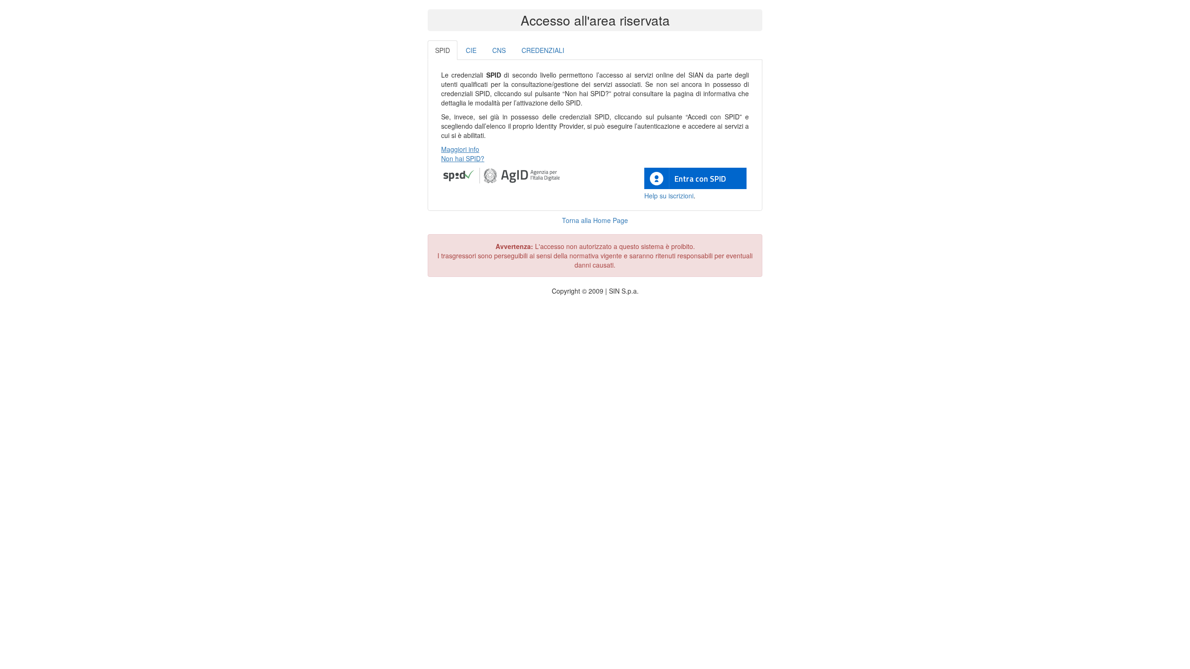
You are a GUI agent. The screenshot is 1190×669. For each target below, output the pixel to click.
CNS (499, 50)
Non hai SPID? (462, 158)
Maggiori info (460, 149)
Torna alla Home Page (595, 220)
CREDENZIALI (543, 50)
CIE (471, 50)
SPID (442, 50)
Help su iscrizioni (669, 195)
